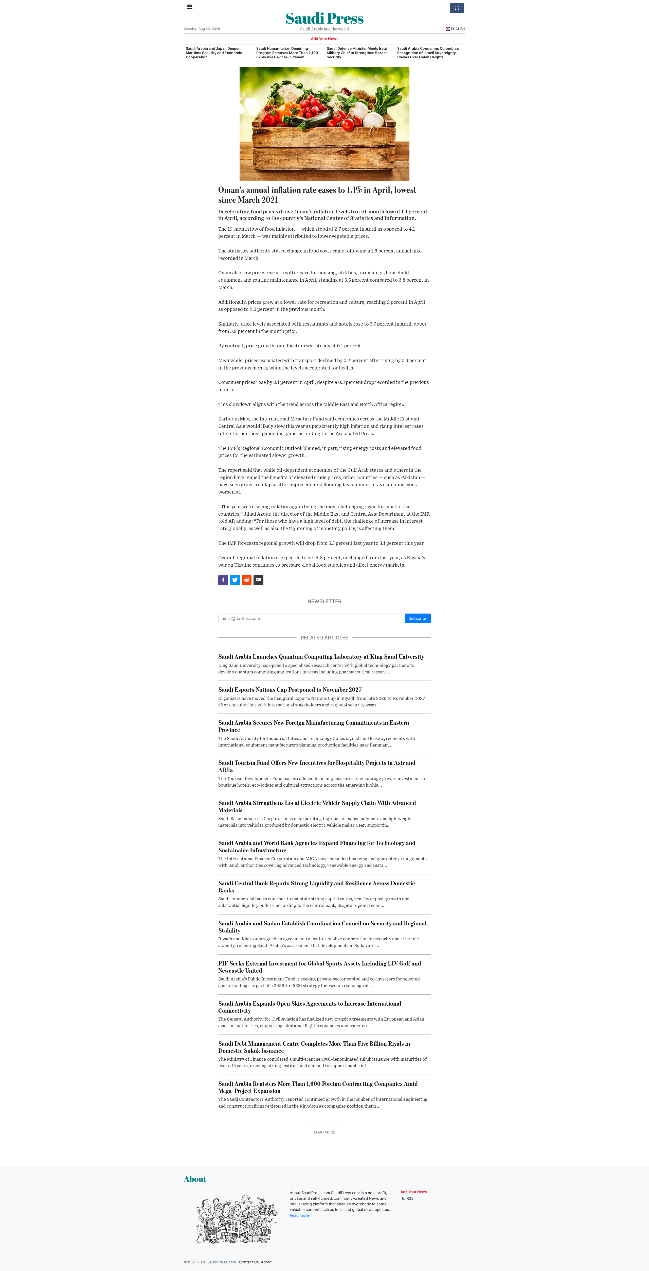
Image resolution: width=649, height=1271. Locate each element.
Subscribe (417, 618)
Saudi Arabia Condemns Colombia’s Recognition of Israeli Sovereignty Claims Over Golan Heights (358, 52)
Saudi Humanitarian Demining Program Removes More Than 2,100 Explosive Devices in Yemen (216, 52)
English (458, 29)
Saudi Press (324, 18)
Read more (299, 1215)
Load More (324, 1132)
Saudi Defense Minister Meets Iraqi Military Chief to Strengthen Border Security (286, 52)
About (266, 1262)
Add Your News (324, 39)
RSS (409, 1198)
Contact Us (249, 1262)
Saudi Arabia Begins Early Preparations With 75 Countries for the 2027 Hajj (427, 52)
